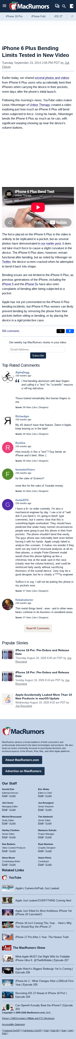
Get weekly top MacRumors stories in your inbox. (38, 342)
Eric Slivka (43, 789)
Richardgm (22, 416)
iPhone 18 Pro (14, 16)
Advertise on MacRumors (23, 771)
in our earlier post (49, 243)
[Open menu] (4, 6)
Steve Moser (8, 857)
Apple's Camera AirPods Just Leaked (37, 888)
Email (4, 795)
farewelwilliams (25, 469)
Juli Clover (7, 803)
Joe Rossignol (23, 706)
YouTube (15, 877)
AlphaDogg (22, 372)
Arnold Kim (8, 789)
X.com (12, 795)
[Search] (65, 6)
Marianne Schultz (47, 830)
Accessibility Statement (13, 1024)
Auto (64, 1030)
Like (35, 407)
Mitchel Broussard (11, 816)
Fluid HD (54, 1030)
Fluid (46, 1030)
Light (70, 1030)
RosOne (20, 443)
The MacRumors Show (29, 947)
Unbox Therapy (40, 105)
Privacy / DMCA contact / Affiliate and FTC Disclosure (28, 1018)
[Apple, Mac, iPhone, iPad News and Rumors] (29, 10)
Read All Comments (38, 628)
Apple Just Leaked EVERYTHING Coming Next (43, 900)
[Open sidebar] (71, 7)
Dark (4, 1033)
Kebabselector (24, 599)
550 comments (10, 331)
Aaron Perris (44, 857)
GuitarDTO (22, 500)
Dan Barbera (8, 844)
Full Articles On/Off (31, 1030)
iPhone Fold (38, 16)
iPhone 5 (8, 284)
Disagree (43, 407)
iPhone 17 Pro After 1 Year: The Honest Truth (42, 937)
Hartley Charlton (10, 830)
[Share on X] (61, 331)
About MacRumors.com (22, 760)
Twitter (6, 261)
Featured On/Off (11, 1030)
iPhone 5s (31, 284)
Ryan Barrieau (45, 844)
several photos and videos (52, 77)
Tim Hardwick (45, 816)
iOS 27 (58, 16)
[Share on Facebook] (70, 331)
